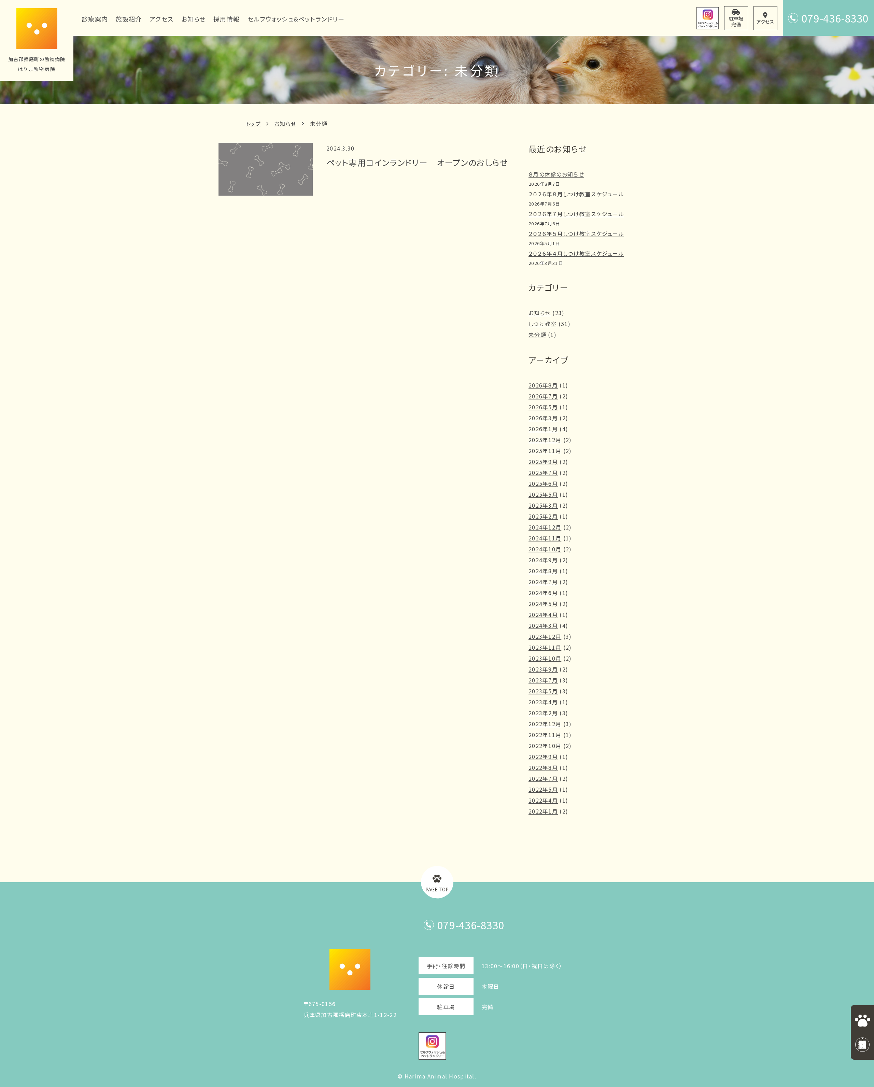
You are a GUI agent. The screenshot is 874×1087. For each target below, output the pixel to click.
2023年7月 (543, 680)
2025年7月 (543, 472)
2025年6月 (543, 483)
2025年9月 (543, 461)
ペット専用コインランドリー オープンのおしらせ (417, 162)
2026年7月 (543, 396)
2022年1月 (543, 811)
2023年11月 (544, 647)
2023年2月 (543, 713)
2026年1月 (543, 429)
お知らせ (285, 123)
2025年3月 (543, 505)
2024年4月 (543, 614)
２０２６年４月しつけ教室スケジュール (576, 253)
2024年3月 (543, 625)
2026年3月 (543, 418)
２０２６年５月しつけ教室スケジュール (576, 233)
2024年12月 (544, 527)
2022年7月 (543, 778)
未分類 (319, 123)
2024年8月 (543, 571)
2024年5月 (543, 603)
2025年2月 (543, 516)
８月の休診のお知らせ (556, 174)
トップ (253, 123)
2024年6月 (543, 593)
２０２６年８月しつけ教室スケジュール (576, 194)
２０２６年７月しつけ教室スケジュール (576, 214)
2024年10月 (544, 549)
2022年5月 (543, 789)
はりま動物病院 (37, 69)
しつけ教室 (542, 324)
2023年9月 (543, 669)
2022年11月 (544, 735)
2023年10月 (544, 658)
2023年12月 (544, 636)
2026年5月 (543, 407)
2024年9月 (543, 560)
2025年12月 (544, 440)
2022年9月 (543, 756)
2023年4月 (543, 702)
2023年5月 (543, 691)
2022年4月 (543, 800)
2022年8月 (543, 767)
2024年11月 (544, 538)
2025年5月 (543, 494)
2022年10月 (544, 746)
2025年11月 (544, 451)
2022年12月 (544, 724)
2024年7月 (543, 582)
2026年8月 (543, 385)
